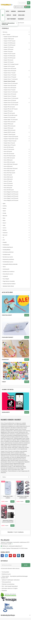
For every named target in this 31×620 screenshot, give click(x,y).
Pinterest (14, 555)
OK (26, 565)
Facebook (2, 555)
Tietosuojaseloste (6, 582)
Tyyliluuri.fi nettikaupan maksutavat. (11, 580)
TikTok (22, 555)
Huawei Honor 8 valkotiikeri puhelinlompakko (23, 497)
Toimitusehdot (5, 572)
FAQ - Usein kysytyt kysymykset (10, 586)
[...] (12, 543)
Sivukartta (4, 590)
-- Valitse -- (4, 477)
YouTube (10, 555)
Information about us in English (9, 588)
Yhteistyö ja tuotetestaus (8, 584)
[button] (9, 24)
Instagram (18, 555)
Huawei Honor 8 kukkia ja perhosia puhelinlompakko (7, 521)
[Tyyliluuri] (7, 4)
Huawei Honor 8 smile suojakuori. (7, 497)
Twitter (6, 555)
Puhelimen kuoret (6, 574)
